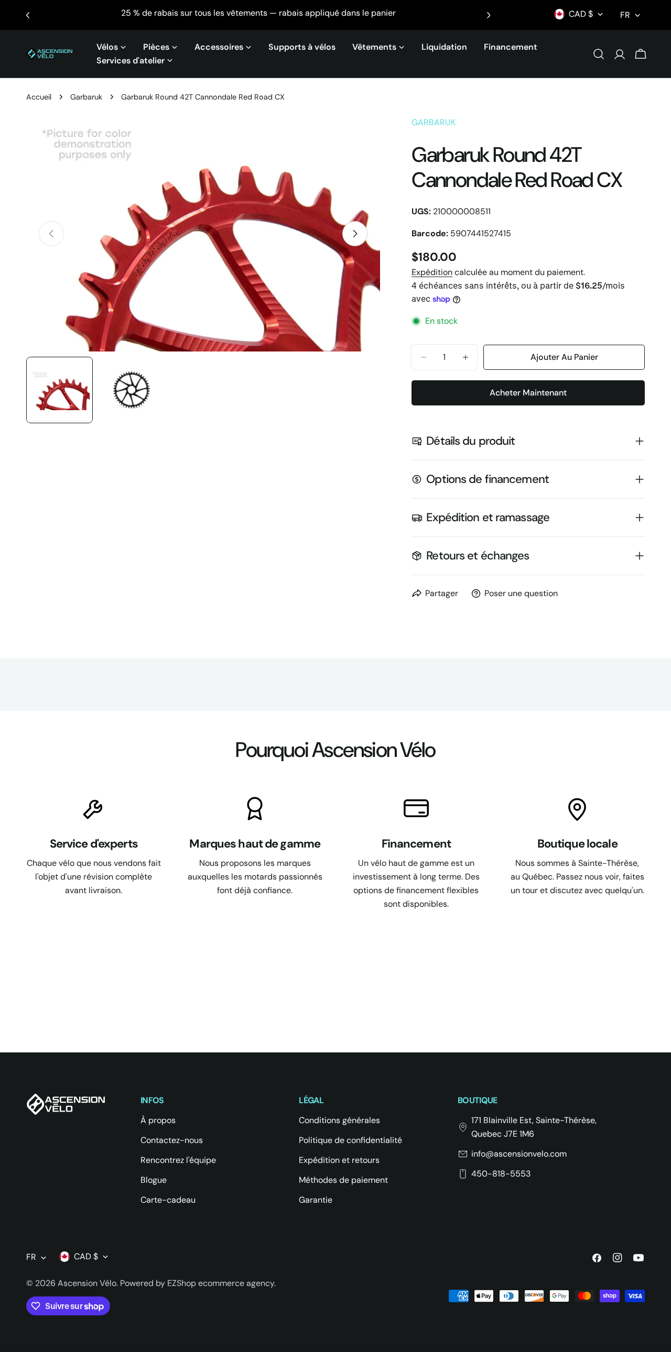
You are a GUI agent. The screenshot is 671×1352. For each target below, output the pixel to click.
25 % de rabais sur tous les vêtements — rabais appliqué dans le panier (258, 12)
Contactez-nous (171, 1140)
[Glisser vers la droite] (354, 233)
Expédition (432, 272)
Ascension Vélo (87, 1283)
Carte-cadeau (168, 1199)
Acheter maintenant (528, 392)
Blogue (153, 1179)
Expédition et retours (339, 1160)
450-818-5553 (501, 1173)
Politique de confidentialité (350, 1140)
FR (625, 14)
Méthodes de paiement (343, 1179)
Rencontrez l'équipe (178, 1160)
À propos (158, 1120)
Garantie (315, 1199)
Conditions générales (339, 1120)
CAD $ (581, 13)
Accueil (38, 97)
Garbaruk (86, 97)
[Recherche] (598, 53)
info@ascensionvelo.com (519, 1153)
